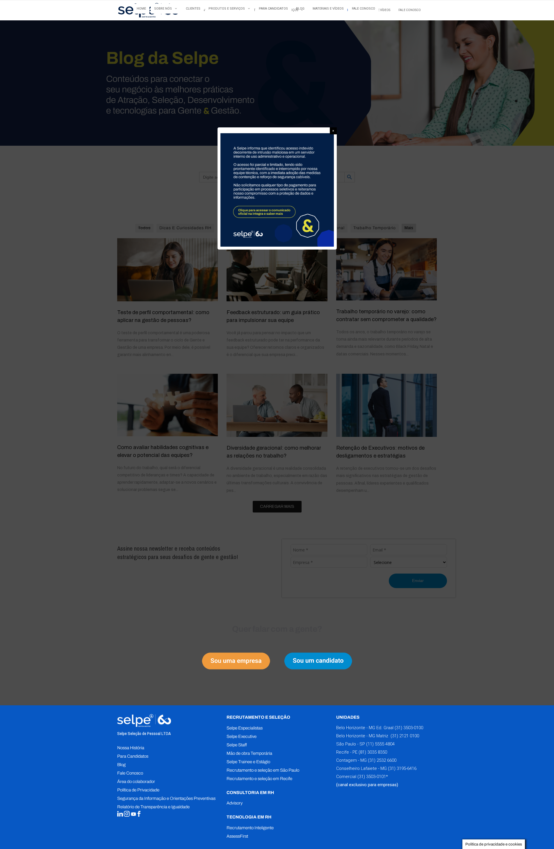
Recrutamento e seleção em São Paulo (263, 770)
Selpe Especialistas (245, 728)
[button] (333, 130)
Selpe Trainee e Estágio (248, 761)
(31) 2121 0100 (404, 735)
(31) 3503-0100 (409, 727)
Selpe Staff (237, 745)
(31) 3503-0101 (371, 776)
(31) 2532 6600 (382, 760)
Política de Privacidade (138, 790)
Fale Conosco (130, 773)
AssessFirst (237, 836)
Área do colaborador (136, 781)
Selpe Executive (241, 736)
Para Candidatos (132, 756)
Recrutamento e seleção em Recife (259, 778)
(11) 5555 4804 (380, 744)
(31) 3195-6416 (402, 768)
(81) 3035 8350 (373, 752)
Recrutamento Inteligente (250, 827)
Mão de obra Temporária (249, 753)
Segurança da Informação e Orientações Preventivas (166, 798)
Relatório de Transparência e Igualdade (153, 806)
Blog (121, 764)
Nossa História (130, 747)
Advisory (235, 803)
